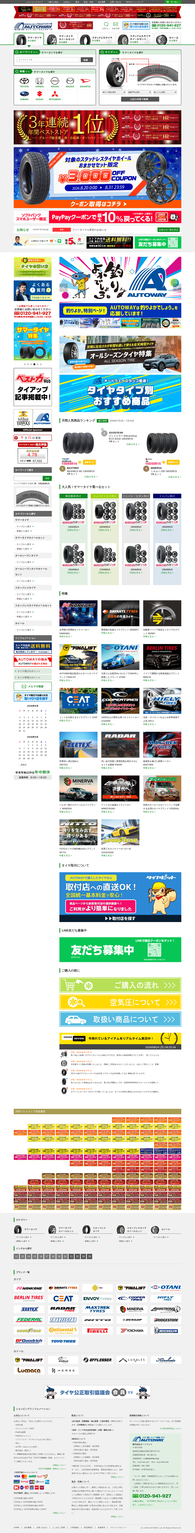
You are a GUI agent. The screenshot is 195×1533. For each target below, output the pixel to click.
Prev (63, 288)
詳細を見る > (91, 476)
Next (177, 288)
